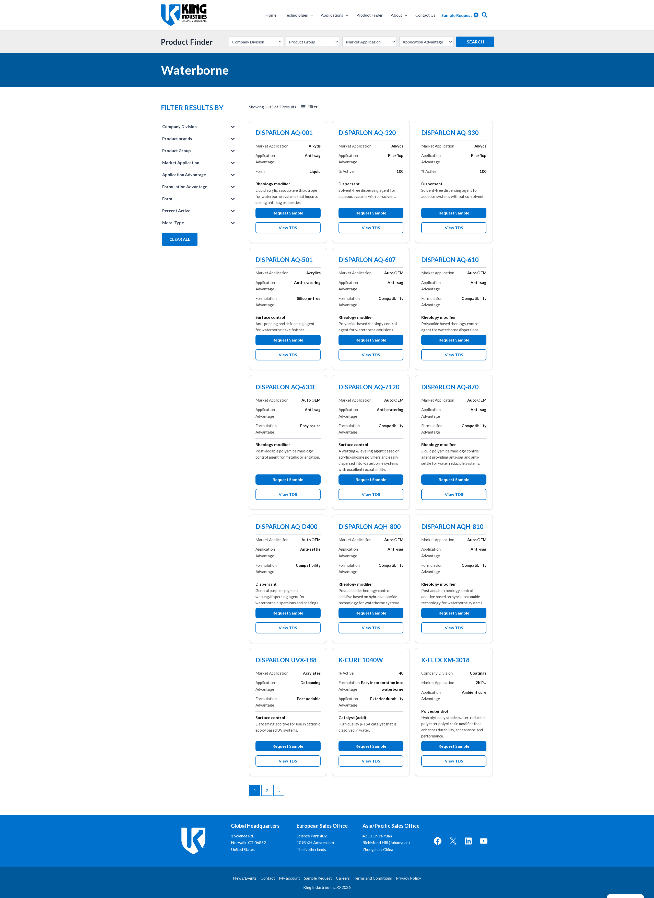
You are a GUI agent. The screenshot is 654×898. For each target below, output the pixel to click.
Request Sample (288, 212)
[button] (310, 15)
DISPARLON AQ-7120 (368, 387)
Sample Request (318, 878)
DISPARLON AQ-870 (449, 387)
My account (289, 878)
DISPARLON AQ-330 (449, 133)
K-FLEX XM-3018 (445, 660)
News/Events (244, 878)
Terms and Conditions (373, 878)
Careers (343, 878)
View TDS (288, 227)
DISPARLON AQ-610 (449, 260)
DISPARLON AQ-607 (367, 260)
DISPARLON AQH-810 (452, 527)
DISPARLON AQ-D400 (286, 527)
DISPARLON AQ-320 (367, 133)
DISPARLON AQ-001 (284, 133)
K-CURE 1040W (360, 660)
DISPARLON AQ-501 (284, 260)
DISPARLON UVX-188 (286, 660)
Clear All (179, 239)
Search (475, 41)
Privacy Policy (408, 878)
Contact (268, 878)
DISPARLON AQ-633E (285, 387)
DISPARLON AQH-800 (369, 527)
